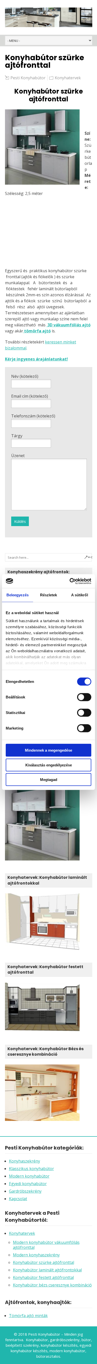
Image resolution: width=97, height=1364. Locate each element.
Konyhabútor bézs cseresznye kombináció (52, 1285)
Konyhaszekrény (24, 1161)
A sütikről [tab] (79, 595)
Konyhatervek (68, 78)
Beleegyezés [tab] (17, 595)
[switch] (84, 697)
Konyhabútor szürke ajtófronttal (43, 1262)
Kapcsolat (18, 1198)
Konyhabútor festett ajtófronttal (43, 1277)
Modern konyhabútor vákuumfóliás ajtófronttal (46, 1245)
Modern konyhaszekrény (36, 1255)
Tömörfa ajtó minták (28, 1315)
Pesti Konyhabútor (28, 78)
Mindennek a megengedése (48, 750)
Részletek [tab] (48, 595)
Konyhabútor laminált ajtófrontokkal (47, 1270)
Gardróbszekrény (25, 1191)
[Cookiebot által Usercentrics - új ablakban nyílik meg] (69, 581)
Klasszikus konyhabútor (31, 1168)
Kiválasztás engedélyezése (48, 765)
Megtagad (48, 779)
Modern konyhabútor (29, 1176)
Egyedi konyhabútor (28, 1183)
